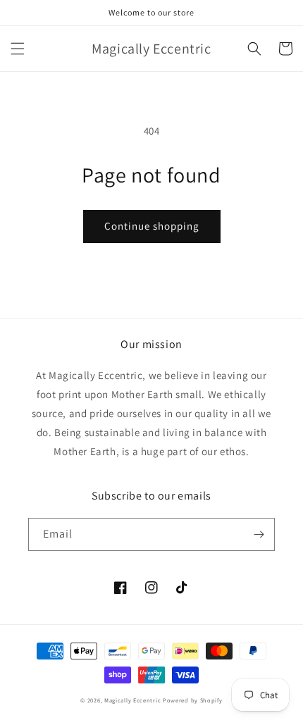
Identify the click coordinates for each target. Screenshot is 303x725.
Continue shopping (151, 226)
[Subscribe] (258, 534)
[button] (17, 48)
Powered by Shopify (193, 700)
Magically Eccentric (133, 700)
